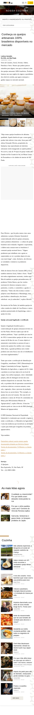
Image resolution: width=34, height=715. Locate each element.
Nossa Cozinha (17, 10)
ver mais (16, 698)
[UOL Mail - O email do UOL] (23, 3)
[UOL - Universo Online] (12, 3)
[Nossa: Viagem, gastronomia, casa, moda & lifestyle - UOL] (7, 2)
